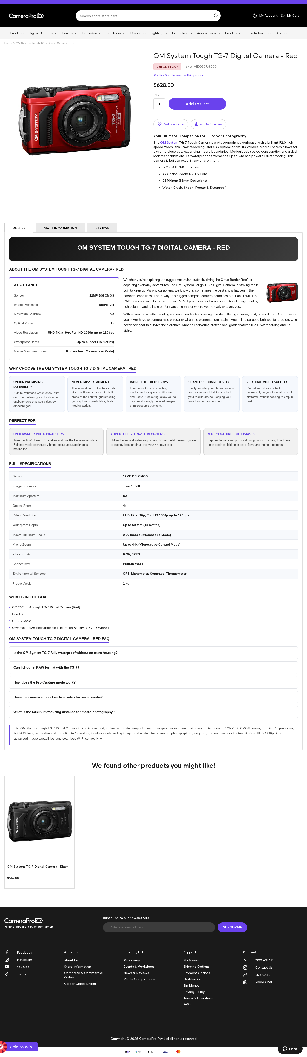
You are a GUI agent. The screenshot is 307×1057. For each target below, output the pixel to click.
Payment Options (196, 973)
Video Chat (263, 982)
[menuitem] (15, 33)
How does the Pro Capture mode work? (44, 682)
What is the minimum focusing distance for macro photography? (64, 712)
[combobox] (148, 15)
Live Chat (262, 975)
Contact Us (264, 968)
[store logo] (26, 15)
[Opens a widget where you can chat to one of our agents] (290, 1049)
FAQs (187, 1004)
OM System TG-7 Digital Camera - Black (37, 867)
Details (19, 228)
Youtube (23, 967)
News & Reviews (136, 973)
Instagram (24, 960)
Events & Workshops (139, 967)
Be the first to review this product (180, 75)
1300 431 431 (264, 960)
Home (8, 43)
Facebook (24, 952)
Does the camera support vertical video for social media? (58, 697)
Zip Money (191, 985)
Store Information (77, 967)
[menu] (153, 33)
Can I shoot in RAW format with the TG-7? (46, 667)
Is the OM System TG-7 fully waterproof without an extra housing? (65, 653)
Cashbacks (191, 979)
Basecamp (132, 960)
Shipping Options (196, 967)
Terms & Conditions (198, 998)
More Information (60, 228)
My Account (192, 960)
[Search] (216, 15)
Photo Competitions (139, 979)
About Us (71, 960)
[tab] (18, 228)
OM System (169, 142)
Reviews (102, 228)
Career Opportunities (80, 984)
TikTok (21, 974)
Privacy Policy (194, 992)
